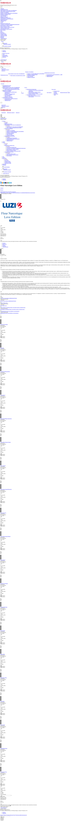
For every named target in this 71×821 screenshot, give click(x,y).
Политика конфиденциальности (21, 815)
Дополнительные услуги (11, 153)
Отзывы (3, 243)
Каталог (1, 815)
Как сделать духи (3, 305)
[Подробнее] (0, 306)
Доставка (4, 245)
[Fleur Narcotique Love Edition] (12, 224)
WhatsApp (4, 51)
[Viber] (6, 182)
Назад (7, 122)
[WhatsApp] (8, 182)
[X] (5, 182)
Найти (2, 817)
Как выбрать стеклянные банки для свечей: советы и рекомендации (12, 309)
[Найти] (1, 7)
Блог (14, 815)
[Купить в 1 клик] (0, 340)
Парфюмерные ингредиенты (30, 192)
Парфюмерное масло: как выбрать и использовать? (9, 313)
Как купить (7, 160)
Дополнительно (5, 246)
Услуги (6, 144)
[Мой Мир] (4, 182)
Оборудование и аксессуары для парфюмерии (15, 126)
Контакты (11, 815)
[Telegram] (11, 182)
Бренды (4, 815)
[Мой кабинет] (0, 103)
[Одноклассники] (2, 182)
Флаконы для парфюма (11, 130)
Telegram (4, 50)
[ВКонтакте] (1, 182)
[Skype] (9, 182)
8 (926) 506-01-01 (4, 38)
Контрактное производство (11, 147)
